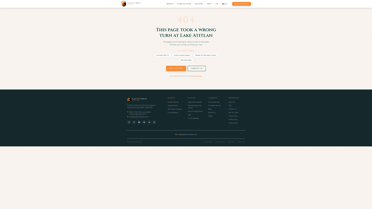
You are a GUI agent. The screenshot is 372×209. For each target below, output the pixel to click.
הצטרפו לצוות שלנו (186, 60)
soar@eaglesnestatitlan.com (139, 117)
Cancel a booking (220, 141)
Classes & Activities (184, 4)
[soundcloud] (149, 122)
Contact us (197, 68)
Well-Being (199, 4)
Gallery (210, 116)
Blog (209, 109)
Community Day (213, 102)
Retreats (169, 4)
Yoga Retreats (172, 105)
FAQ (217, 4)
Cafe (189, 115)
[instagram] (129, 122)
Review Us (211, 112)
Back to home (176, 68)
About (209, 4)
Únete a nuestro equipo (182, 55)
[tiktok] (154, 122)
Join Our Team (233, 112)
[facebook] (134, 122)
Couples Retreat (173, 102)
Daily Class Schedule (195, 102)
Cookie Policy (233, 119)
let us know (198, 76)
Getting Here (233, 123)
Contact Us (232, 109)
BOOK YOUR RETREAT (241, 4)
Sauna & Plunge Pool (195, 111)
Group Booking (173, 112)
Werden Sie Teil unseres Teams (205, 55)
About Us (232, 102)
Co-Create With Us (162, 55)
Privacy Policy (233, 116)
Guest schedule (209, 141)
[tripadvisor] (144, 122)
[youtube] (139, 122)
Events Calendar (193, 118)
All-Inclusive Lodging (175, 109)
